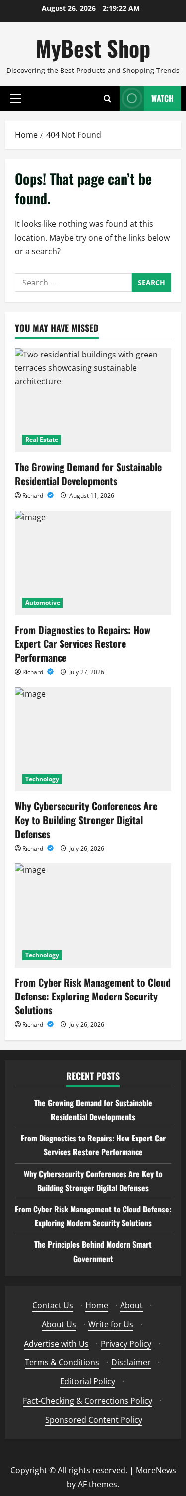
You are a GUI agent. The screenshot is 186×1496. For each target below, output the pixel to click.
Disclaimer (131, 1362)
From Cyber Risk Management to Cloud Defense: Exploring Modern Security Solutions (93, 996)
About (131, 1305)
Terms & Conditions (62, 1362)
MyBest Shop (93, 48)
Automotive (42, 602)
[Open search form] (107, 98)
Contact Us (52, 1305)
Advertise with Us (56, 1343)
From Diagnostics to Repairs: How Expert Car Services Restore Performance (82, 643)
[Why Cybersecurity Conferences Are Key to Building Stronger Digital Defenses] (93, 739)
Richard (33, 495)
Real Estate (41, 439)
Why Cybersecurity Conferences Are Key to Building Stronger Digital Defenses (86, 819)
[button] (15, 98)
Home (96, 1305)
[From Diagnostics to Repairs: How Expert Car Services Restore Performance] (93, 563)
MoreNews (156, 1470)
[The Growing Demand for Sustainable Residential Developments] (93, 400)
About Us (59, 1324)
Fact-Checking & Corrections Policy (87, 1400)
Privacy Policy (126, 1343)
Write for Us (110, 1324)
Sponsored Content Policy (93, 1419)
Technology (42, 779)
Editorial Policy (87, 1381)
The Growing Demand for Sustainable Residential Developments (88, 473)
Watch (162, 98)
